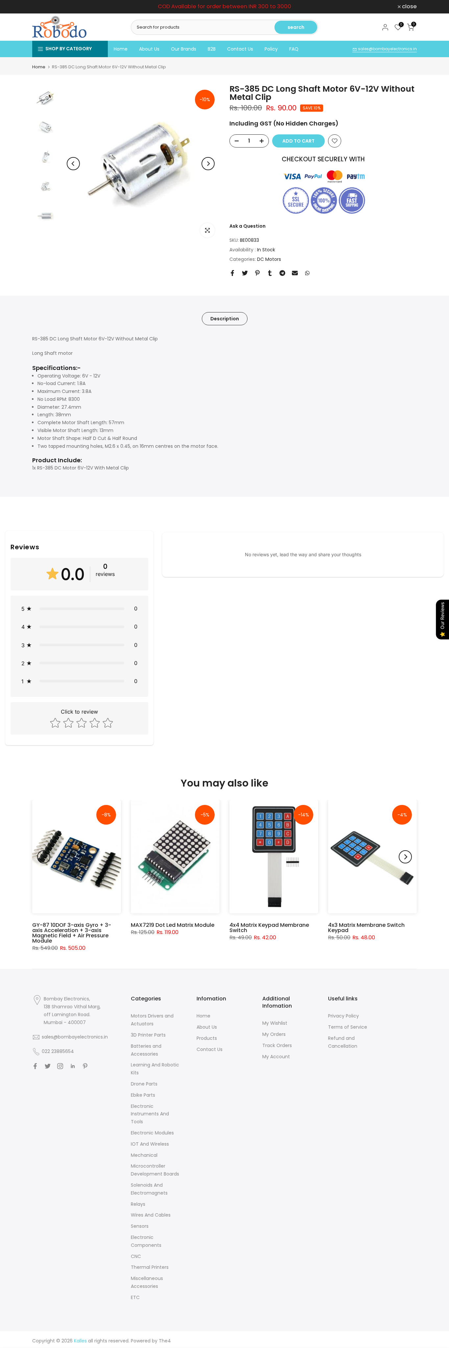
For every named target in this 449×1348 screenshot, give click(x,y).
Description (224, 318)
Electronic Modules (152, 1133)
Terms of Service (347, 1027)
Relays (138, 1204)
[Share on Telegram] (282, 273)
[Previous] (73, 163)
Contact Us (240, 49)
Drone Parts (144, 1084)
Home (121, 49)
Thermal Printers (150, 1267)
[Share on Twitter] (245, 273)
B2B (212, 49)
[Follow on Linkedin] (73, 1066)
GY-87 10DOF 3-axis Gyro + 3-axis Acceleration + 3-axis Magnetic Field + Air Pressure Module (71, 933)
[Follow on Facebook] (35, 1066)
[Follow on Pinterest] (85, 1066)
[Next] (208, 163)
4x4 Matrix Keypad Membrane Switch (269, 927)
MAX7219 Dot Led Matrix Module (172, 925)
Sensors (140, 1226)
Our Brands (183, 49)
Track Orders (277, 1045)
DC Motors (269, 259)
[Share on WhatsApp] (307, 273)
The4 (165, 1340)
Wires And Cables (151, 1215)
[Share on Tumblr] (270, 273)
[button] (79, 608)
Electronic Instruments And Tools (150, 1114)
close (43, 7)
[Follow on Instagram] (60, 1066)
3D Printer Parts (148, 1035)
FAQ (293, 49)
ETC (135, 1297)
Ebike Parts (143, 1095)
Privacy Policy (343, 1016)
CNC (136, 1256)
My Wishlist (274, 1023)
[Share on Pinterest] (257, 273)
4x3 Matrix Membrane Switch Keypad (366, 927)
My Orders (274, 1034)
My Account (276, 1056)
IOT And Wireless (150, 1144)
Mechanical (144, 1155)
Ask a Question (247, 226)
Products (207, 1038)
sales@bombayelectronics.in (387, 49)
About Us (149, 49)
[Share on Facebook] (232, 273)
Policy (271, 49)
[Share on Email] (295, 273)
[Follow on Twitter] (48, 1066)
